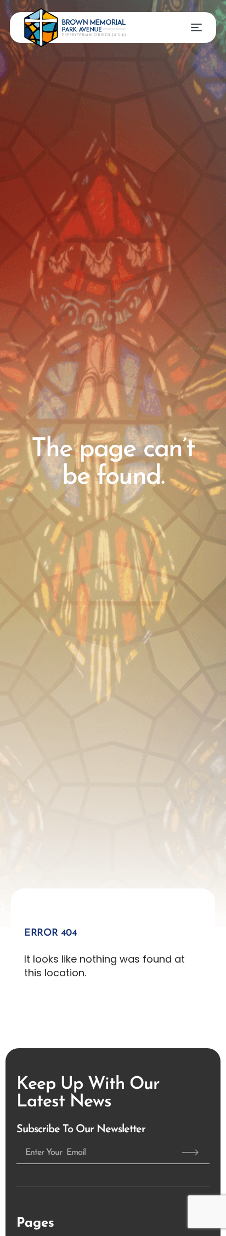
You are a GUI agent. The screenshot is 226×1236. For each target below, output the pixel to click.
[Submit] (190, 1153)
